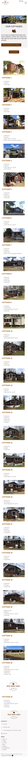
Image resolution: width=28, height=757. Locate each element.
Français (21, 1)
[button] (26, 3)
